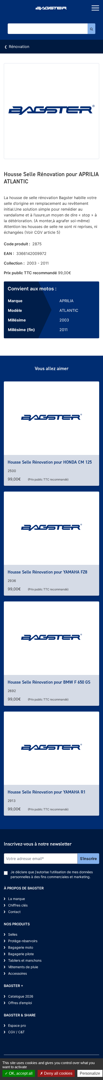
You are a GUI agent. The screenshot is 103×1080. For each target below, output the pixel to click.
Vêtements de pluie (23, 967)
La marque (16, 899)
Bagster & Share (20, 1015)
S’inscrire (88, 858)
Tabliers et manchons (24, 960)
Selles (12, 934)
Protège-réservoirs (22, 941)
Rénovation (19, 46)
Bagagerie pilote (21, 954)
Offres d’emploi (20, 1003)
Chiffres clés (18, 905)
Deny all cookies (57, 1073)
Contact (14, 912)
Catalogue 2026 (20, 996)
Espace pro (17, 1025)
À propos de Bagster (24, 888)
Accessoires (17, 973)
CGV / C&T (16, 1032)
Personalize (90, 1073)
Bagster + (13, 986)
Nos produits (17, 924)
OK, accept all (20, 1073)
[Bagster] (51, 9)
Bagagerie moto (20, 947)
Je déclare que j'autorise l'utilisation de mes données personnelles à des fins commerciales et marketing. (52, 874)
